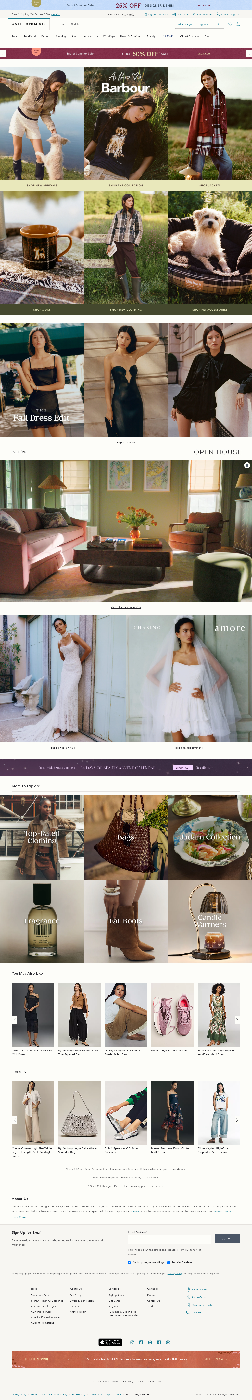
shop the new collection (126, 607)
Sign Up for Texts (202, 1305)
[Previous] (3, 53)
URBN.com (96, 1394)
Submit (228, 1239)
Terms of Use (38, 1394)
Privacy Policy (175, 1273)
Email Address (137, 1232)
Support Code (113, 1394)
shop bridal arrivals (63, 747)
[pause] (247, 465)
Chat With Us (199, 1312)
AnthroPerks (199, 1297)
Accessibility (79, 1394)
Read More (19, 1217)
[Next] (248, 53)
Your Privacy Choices (137, 1394)
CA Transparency (58, 1394)
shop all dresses (126, 442)
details (55, 14)
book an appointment (188, 747)
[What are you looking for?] (219, 24)
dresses (135, 1211)
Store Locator (200, 1289)
